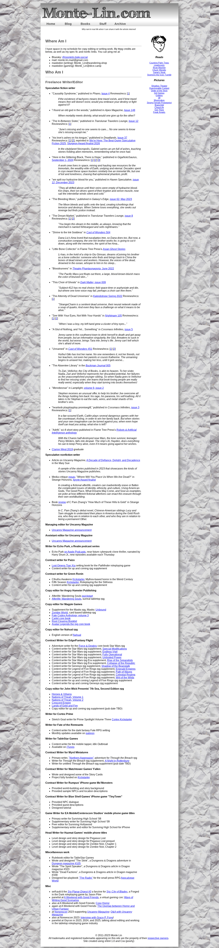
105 (113, 315)
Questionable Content (159, 88)
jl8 (159, 98)
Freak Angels (159, 112)
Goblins (159, 95)
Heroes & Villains (62, 694)
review (62, 502)
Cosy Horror (103, 903)
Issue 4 (105, 93)
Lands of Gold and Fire (65, 705)
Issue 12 (133, 121)
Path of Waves (124, 671)
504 (98, 232)
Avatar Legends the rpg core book (71, 624)
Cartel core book (61, 618)
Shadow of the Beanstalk (115, 666)
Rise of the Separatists (120, 660)
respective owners (158, 938)
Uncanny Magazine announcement (72, 530)
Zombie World (60, 612)
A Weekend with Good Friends (81, 897)
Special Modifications (114, 648)
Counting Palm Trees (159, 63)
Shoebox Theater (159, 86)
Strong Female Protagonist (159, 102)
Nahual (77, 635)
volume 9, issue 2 (94, 388)
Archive (120, 23)
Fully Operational (112, 654)
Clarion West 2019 (62, 449)
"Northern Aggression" (81, 757)
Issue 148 (129, 110)
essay (71, 477)
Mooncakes (159, 100)
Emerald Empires (125, 669)
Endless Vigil (110, 651)
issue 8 (129, 215)
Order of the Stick (159, 90)
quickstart (87, 596)
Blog (68, 23)
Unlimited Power (111, 657)
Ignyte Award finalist (84, 479)
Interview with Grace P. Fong (97, 917)
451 (80, 349)
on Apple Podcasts (75, 551)
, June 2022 (93, 268)
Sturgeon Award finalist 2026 (83, 143)
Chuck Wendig (159, 70)
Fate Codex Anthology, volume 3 (70, 615)
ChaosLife (159, 107)
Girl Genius (159, 93)
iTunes (70, 747)
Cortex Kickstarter (122, 719)
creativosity (159, 65)
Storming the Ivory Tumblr (159, 75)
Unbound (101, 609)
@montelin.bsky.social (75, 57)
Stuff (102, 23)
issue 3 (135, 407)
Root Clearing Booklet (64, 621)
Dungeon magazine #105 (66, 863)
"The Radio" (86, 877)
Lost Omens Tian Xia (64, 565)
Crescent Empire (61, 702)
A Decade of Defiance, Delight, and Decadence (113, 460)
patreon (90, 733)
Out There (159, 110)
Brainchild (159, 105)
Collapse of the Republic (121, 663)
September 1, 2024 (62, 160)
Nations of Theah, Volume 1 (67, 697)
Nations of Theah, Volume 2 (67, 700)
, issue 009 (93, 282)
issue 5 (129, 329)
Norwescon (61, 911)
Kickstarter (78, 579)
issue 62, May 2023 (121, 199)
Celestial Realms (125, 674)
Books (85, 23)
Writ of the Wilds (125, 677)
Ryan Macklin (159, 67)
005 (98, 365)
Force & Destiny (88, 645)
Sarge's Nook (159, 72)
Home (50, 23)
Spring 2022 (107, 296)
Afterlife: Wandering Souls (66, 598)
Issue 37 (122, 137)
